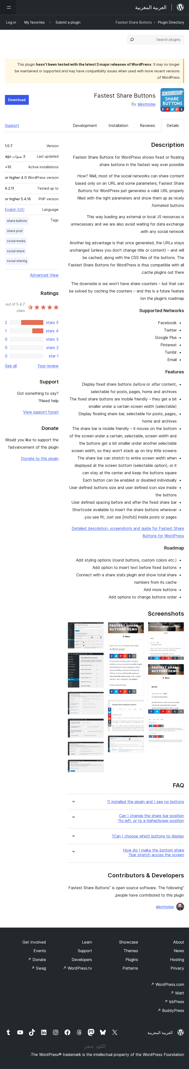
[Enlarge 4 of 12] (137, 628)
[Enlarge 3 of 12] (177, 724)
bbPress (174, 1001)
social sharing (17, 261)
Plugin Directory (171, 22)
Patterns (130, 968)
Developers (82, 959)
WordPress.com (167, 984)
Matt (177, 993)
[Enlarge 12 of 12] (97, 766)
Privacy (177, 968)
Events (39, 950)
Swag (38, 968)
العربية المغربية (160, 1032)
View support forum (41, 412)
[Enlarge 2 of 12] (177, 670)
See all (11, 365)
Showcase (128, 942)
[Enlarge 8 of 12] (97, 659)
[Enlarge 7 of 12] (97, 628)
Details (173, 125)
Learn (87, 942)
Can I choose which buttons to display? (148, 836)
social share (16, 251)
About (178, 942)
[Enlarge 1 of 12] (177, 628)
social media (16, 241)
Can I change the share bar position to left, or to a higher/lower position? (151, 818)
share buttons (17, 221)
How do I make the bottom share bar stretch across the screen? (153, 852)
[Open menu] (8, 7)
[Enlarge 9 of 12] (97, 698)
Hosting (177, 959)
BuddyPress (170, 1010)
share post (15, 231)
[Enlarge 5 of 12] (137, 706)
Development (85, 125)
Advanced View (44, 275)
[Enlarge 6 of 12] (137, 742)
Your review (48, 365)
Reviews (147, 125)
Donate (37, 959)
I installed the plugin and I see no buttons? (145, 801)
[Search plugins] (132, 40)
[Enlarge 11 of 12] (97, 748)
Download (17, 100)
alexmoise (147, 104)
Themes (131, 950)
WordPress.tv (77, 968)
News (179, 950)
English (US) (15, 209)
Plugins (132, 959)
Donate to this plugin (40, 458)
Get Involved (34, 942)
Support (12, 125)
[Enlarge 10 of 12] (97, 725)
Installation (118, 125)
